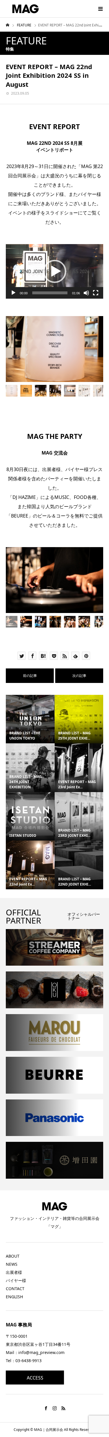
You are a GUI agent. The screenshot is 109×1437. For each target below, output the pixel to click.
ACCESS (35, 1378)
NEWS (11, 1264)
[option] (54, 349)
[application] (54, 271)
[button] (54, 271)
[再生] (13, 293)
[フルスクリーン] (96, 293)
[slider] (49, 292)
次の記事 (79, 675)
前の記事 (30, 675)
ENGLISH (14, 1296)
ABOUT (12, 1256)
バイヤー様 (16, 1280)
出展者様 (14, 1272)
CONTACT (15, 1288)
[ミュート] (86, 293)
